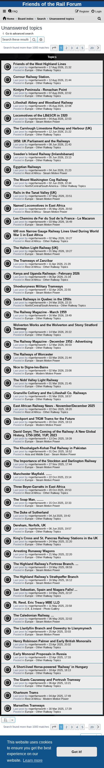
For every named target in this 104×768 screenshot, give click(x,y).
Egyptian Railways (27, 167)
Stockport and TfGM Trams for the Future (44, 419)
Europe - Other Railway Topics (43, 70)
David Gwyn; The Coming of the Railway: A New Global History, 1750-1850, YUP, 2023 (54, 433)
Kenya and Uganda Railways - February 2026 (46, 273)
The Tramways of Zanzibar (33, 260)
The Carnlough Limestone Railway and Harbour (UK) (52, 128)
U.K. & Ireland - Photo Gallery (42, 608)
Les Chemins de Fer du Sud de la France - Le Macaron (54, 218)
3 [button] (72, 48)
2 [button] (66, 48)
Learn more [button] (33, 760)
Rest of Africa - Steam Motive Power (46, 173)
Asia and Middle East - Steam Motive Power (50, 454)
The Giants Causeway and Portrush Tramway (46, 680)
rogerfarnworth (37, 67)
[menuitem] (13, 11)
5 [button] (82, 48)
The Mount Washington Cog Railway (40, 180)
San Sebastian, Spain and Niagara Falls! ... (45, 589)
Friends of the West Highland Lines (39, 64)
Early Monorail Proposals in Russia (40, 654)
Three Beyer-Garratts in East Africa (39, 487)
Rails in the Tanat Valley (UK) (34, 192)
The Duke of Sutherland (31, 512)
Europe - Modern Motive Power (43, 373)
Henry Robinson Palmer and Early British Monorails (52, 641)
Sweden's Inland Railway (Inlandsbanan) (43, 154)
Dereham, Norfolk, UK (29, 525)
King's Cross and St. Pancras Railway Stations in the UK (55, 538)
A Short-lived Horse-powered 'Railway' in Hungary (50, 667)
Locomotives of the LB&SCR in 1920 (40, 115)
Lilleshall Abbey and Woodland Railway (43, 102)
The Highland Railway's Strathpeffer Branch (45, 577)
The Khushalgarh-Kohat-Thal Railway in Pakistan (49, 448)
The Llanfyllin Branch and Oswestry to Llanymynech (52, 628)
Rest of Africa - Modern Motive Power (47, 698)
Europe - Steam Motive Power (42, 121)
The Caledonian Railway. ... (33, 615)
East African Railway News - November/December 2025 (54, 406)
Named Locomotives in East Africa (39, 205)
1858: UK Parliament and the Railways (41, 141)
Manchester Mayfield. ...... (32, 474)
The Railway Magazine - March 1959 (40, 312)
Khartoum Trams (25, 692)
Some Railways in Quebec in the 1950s (42, 299)
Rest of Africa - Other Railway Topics (46, 241)
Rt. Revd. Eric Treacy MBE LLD (36, 602)
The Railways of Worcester (33, 354)
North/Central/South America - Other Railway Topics (55, 186)
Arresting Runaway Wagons (34, 551)
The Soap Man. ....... (28, 499)
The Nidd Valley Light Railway (35, 380)
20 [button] (92, 48)
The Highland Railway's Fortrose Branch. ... (45, 564)
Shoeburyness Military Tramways (38, 286)
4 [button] (77, 48)
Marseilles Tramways (29, 705)
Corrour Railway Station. (31, 77)
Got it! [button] (77, 752)
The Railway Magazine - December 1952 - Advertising (52, 341)
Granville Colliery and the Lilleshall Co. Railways (50, 393)
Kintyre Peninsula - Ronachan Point (40, 90)
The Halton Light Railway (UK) (35, 248)
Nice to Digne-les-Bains (30, 367)
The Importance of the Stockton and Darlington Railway (54, 461)
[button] (54, 48)
